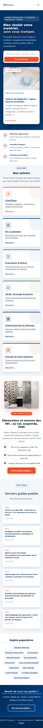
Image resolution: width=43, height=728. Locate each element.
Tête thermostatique (21, 678)
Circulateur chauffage (29, 673)
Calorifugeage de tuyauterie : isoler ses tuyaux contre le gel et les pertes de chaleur (21, 617)
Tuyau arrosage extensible (28, 663)
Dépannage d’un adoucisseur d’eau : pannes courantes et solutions (21, 575)
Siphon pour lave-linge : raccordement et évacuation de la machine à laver (20, 555)
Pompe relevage (12, 673)
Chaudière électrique (21, 647)
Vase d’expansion (30, 657)
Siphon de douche (13, 657)
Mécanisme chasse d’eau (14, 652)
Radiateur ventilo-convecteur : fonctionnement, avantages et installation (19, 533)
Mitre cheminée (28, 668)
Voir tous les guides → (21, 708)
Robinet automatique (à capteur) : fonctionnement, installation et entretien (20, 595)
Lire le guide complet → (21, 471)
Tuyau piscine (10, 663)
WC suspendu (33, 652)
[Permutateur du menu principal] (38, 5)
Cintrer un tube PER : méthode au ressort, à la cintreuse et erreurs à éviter (20, 512)
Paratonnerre (14, 668)
